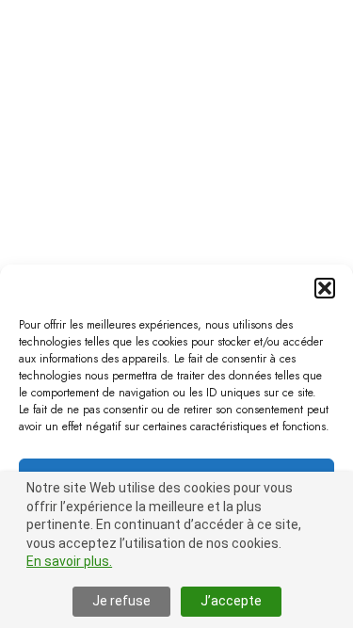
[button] (324, 288)
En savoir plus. (69, 561)
